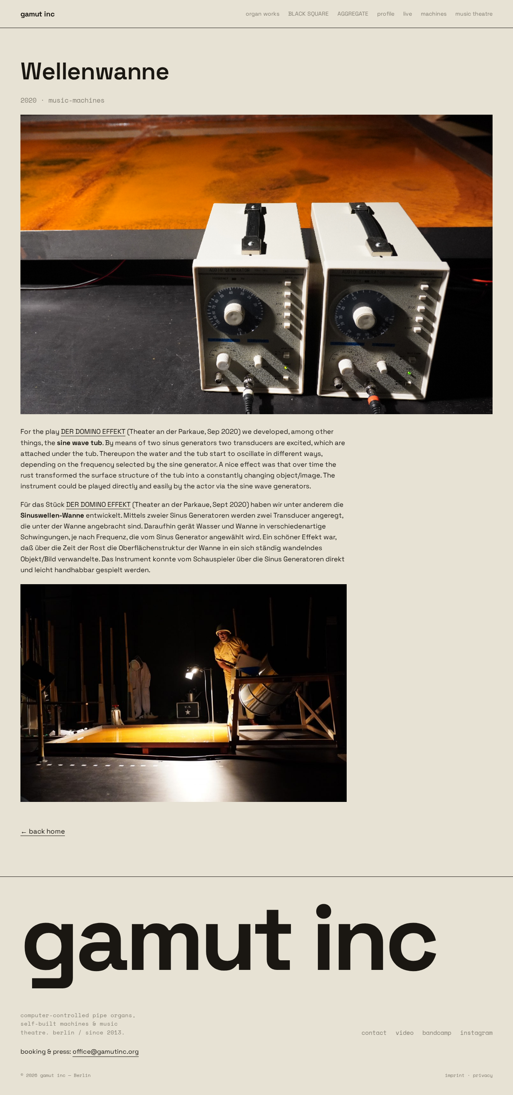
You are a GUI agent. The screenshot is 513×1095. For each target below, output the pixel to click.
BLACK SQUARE (308, 13)
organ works (262, 13)
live (407, 13)
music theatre (474, 13)
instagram (476, 1032)
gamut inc (37, 13)
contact (374, 1032)
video (405, 1032)
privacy (483, 1075)
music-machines (76, 100)
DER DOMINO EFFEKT (93, 431)
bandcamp (436, 1032)
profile (385, 13)
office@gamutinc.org (106, 1051)
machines (433, 13)
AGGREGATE (352, 13)
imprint (455, 1075)
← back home (42, 831)
